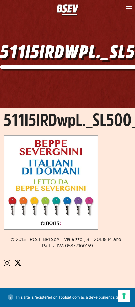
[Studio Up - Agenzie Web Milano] (67, 274)
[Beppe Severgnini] (68, 10)
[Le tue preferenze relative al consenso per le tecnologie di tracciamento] (124, 296)
